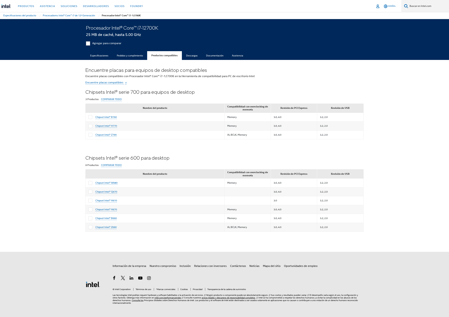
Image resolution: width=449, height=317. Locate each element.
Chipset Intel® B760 (106, 117)
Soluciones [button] (69, 6)
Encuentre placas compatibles (104, 82)
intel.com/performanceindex (168, 297)
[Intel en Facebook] (114, 278)
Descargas (192, 55)
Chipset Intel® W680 (106, 182)
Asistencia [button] (47, 6)
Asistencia (237, 55)
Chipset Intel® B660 (106, 218)
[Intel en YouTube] (140, 278)
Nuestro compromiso (163, 266)
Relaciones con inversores (210, 266)
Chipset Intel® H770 (106, 125)
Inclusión (185, 266)
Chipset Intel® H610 (106, 200)
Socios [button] (120, 6)
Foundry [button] (136, 6)
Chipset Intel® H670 (106, 209)
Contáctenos (238, 266)
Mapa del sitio (271, 266)
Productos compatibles (164, 55)
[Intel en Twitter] (123, 278)
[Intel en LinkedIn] (132, 278)
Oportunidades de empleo (300, 266)
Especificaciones (99, 55)
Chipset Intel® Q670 (106, 191)
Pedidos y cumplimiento (130, 55)
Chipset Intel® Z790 (106, 134)
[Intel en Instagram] (149, 278)
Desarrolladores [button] (96, 6)
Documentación (214, 55)
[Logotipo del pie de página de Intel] (93, 284)
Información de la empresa (129, 266)
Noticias (254, 266)
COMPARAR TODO (111, 99)
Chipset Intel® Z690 (106, 227)
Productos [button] (26, 6)
